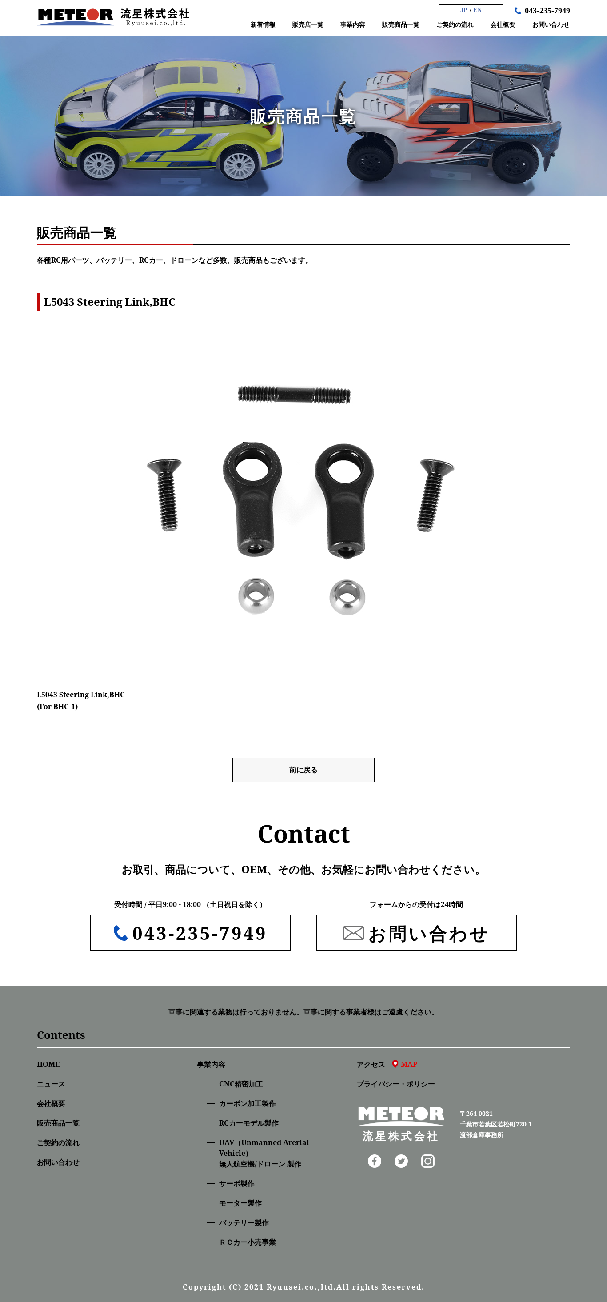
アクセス (387, 1064)
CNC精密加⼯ (241, 1084)
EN (477, 10)
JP (463, 10)
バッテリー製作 (244, 1222)
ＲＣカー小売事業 (247, 1242)
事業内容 (211, 1064)
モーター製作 (240, 1203)
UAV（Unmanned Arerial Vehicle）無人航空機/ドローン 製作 (264, 1153)
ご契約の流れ (58, 1142)
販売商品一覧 (58, 1123)
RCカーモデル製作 (249, 1123)
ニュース (51, 1084)
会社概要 (51, 1103)
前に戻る (303, 770)
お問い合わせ (58, 1162)
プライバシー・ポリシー (396, 1084)
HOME (48, 1064)
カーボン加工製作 (247, 1103)
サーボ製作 (237, 1183)
